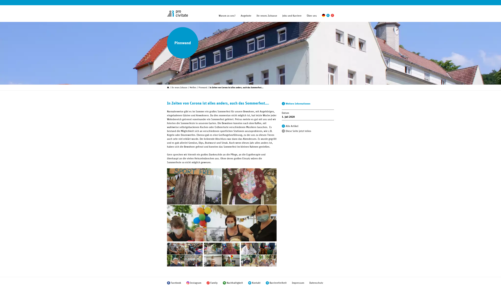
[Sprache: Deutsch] (323, 15)
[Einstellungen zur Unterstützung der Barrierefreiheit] (328, 15)
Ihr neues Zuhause (267, 15)
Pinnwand (203, 88)
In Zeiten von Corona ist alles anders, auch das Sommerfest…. (237, 88)
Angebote (246, 15)
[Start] (168, 87)
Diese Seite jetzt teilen (298, 131)
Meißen (193, 88)
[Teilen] (283, 131)
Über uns (312, 15)
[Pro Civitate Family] (332, 15)
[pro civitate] (177, 13)
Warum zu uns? (227, 15)
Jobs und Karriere (292, 15)
